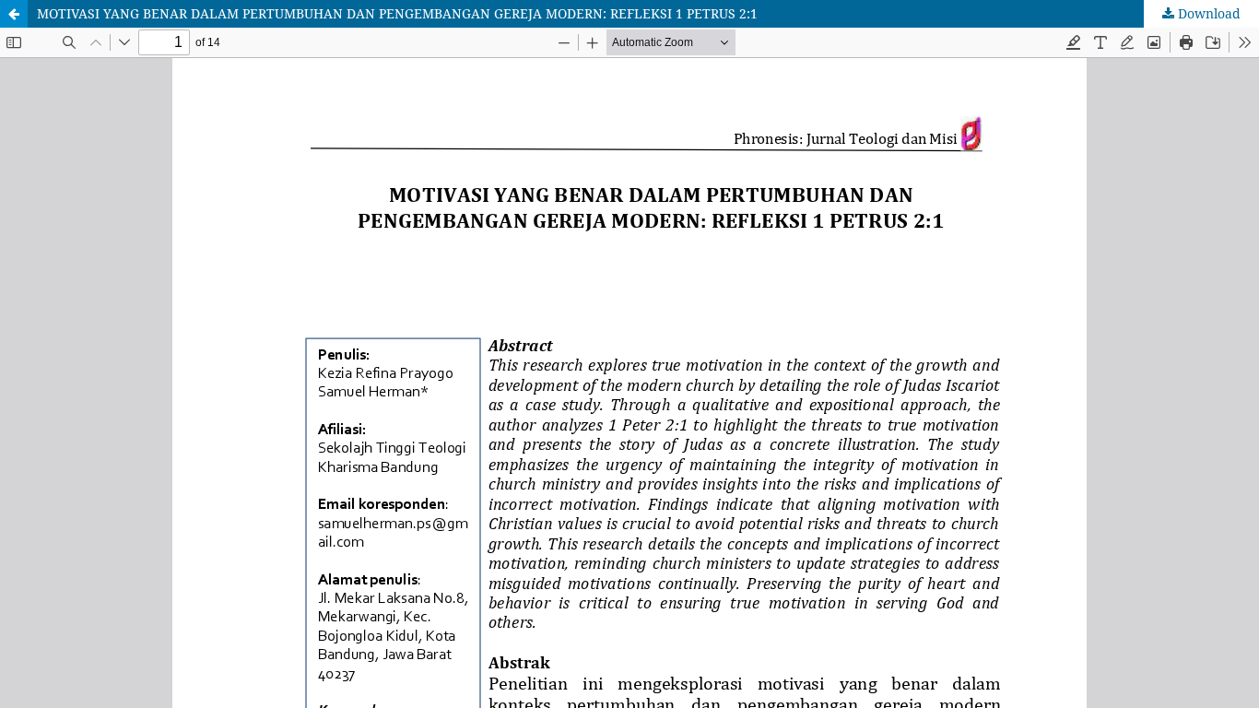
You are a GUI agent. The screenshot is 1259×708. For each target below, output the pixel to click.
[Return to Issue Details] (14, 14)
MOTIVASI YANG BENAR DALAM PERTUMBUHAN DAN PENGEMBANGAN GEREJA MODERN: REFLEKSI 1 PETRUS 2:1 (397, 13)
